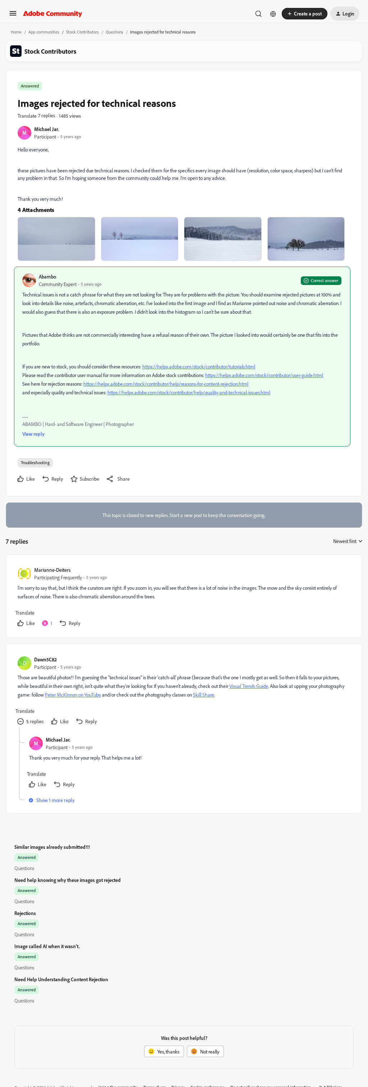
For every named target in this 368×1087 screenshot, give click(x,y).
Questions (114, 32)
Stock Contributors (82, 32)
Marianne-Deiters (52, 570)
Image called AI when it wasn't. (47, 946)
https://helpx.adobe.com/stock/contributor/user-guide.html (264, 375)
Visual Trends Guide (248, 686)
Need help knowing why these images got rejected (67, 880)
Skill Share (203, 695)
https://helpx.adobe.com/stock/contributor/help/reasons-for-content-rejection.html (165, 384)
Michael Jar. (46, 129)
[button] (13, 16)
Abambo (47, 276)
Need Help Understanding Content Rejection (61, 979)
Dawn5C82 (45, 659)
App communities (43, 32)
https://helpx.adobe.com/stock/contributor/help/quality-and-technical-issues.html (188, 392)
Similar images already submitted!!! (52, 847)
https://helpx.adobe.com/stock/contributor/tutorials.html (198, 366)
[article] (183, 597)
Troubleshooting (35, 462)
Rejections (25, 913)
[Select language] (273, 13)
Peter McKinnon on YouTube (73, 695)
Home (16, 32)
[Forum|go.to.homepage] (52, 13)
